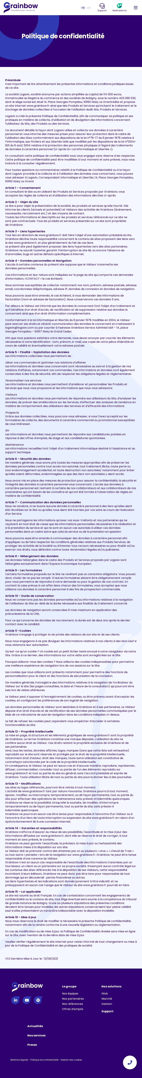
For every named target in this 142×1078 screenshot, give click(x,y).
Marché (106, 999)
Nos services (36, 1035)
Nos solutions (111, 986)
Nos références (72, 1004)
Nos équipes (70, 994)
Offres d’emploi (72, 1009)
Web (104, 994)
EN (89, 8)
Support (107, 1011)
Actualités (35, 1026)
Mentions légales (19, 1059)
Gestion (106, 1004)
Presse (32, 1045)
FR (83, 8)
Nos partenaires (73, 999)
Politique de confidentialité (44, 1059)
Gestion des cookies (71, 1059)
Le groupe (69, 986)
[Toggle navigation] (136, 7)
